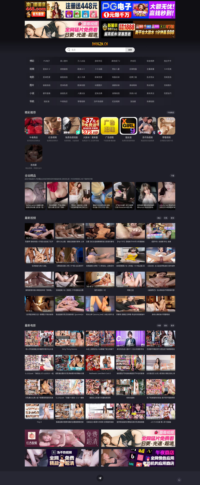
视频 (32, 69)
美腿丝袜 (116, 85)
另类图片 (167, 85)
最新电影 (30, 325)
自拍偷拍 (64, 69)
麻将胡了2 (116, 61)
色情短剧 (150, 101)
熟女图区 (150, 85)
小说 (32, 93)
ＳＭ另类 (167, 69)
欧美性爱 (98, 77)
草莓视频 (81, 101)
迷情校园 (116, 93)
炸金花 (133, 61)
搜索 (130, 50)
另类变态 (167, 77)
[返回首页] (179, 480)
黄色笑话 (150, 93)
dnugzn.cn (100, 44)
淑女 (165, 325)
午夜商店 (64, 101)
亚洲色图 (64, 85)
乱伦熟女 (150, 77)
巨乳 (165, 218)
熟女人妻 (116, 69)
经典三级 (133, 77)
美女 (159, 218)
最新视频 (30, 218)
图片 (32, 85)
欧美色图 (81, 85)
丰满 (159, 325)
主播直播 (150, 69)
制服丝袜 (116, 77)
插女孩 (46, 101)
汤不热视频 (98, 101)
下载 (172, 176)
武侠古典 (98, 93)
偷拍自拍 (64, 77)
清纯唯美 (133, 85)
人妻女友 (81, 93)
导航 (32, 101)
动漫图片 (98, 85)
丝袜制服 (133, 69)
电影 (32, 77)
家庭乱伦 (64, 93)
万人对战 (81, 61)
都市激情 (46, 93)
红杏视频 (116, 101)
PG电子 (47, 61)
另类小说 (133, 93)
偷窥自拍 (46, 85)
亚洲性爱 (46, 77)
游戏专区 (98, 61)
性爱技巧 (167, 93)
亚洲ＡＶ (46, 69)
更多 (172, 218)
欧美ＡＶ (81, 69)
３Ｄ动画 (98, 69)
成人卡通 (81, 77)
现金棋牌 (150, 61)
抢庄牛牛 (167, 61)
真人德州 (64, 61)
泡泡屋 (133, 101)
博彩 (32, 60)
